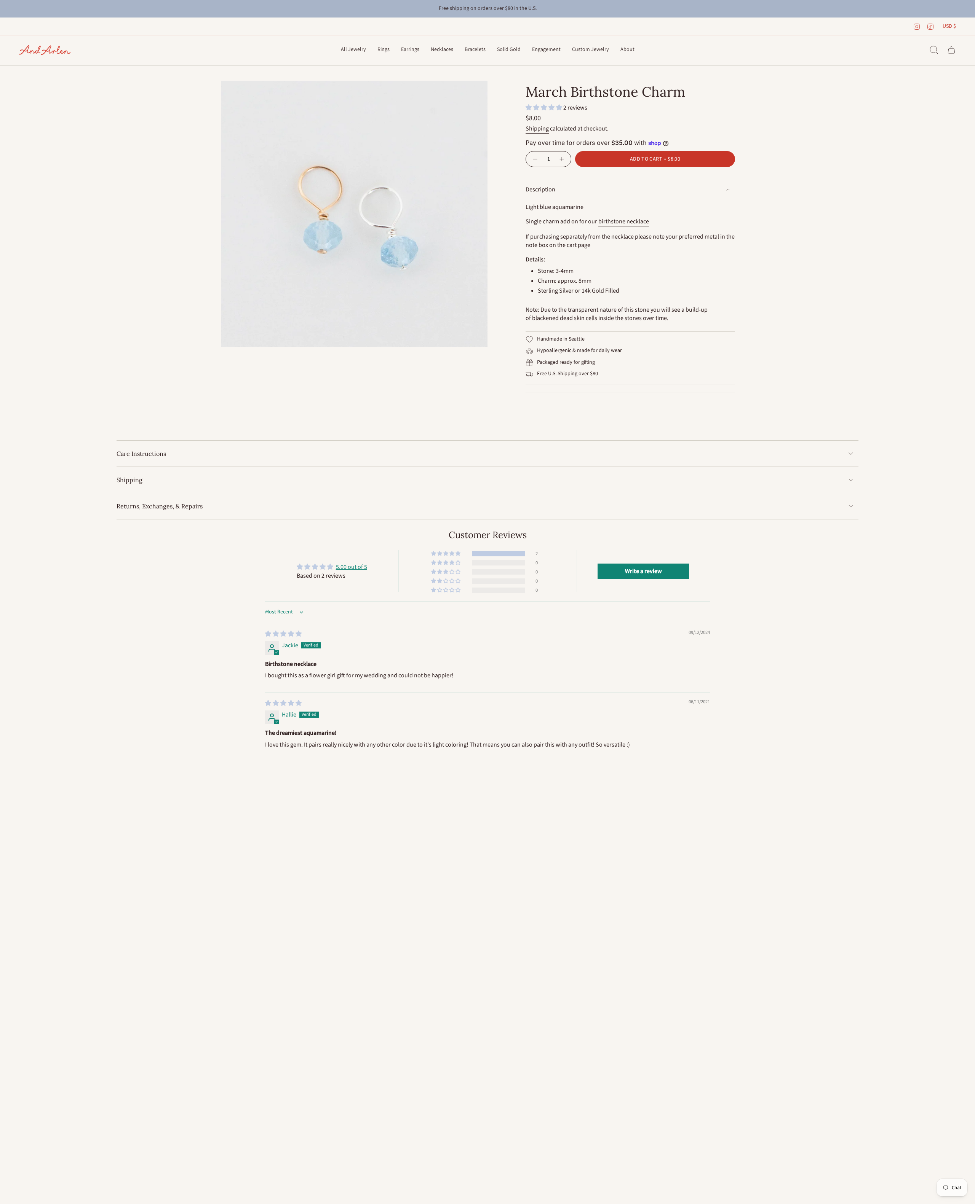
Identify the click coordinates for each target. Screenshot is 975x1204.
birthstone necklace (623, 221)
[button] (353, 50)
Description (540, 189)
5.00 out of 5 (351, 567)
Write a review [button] (643, 571)
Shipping (537, 128)
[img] (283, 634)
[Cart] (951, 49)
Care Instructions (141, 453)
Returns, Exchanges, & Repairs (160, 506)
